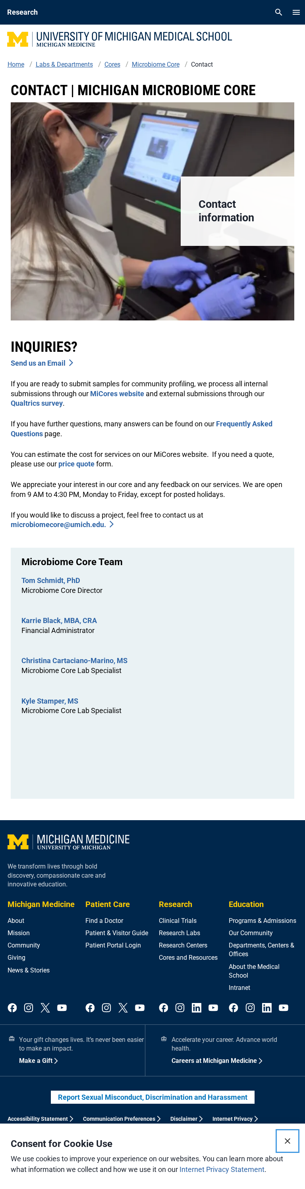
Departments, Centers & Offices (261, 950)
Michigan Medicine (41, 904)
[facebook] (12, 1008)
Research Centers (183, 945)
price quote (76, 464)
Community (24, 945)
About (16, 920)
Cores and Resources (188, 957)
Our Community (251, 933)
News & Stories (29, 970)
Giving (16, 957)
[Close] (287, 1141)
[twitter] (45, 1008)
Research (175, 904)
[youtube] (62, 1008)
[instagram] (28, 1008)
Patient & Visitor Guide (116, 933)
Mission (19, 933)
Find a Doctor (104, 920)
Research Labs (179, 933)
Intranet (239, 987)
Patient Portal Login (113, 945)
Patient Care (107, 904)
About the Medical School (254, 971)
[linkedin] (196, 1008)
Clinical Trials (178, 920)
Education (246, 904)
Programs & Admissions (262, 920)
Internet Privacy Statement (222, 1169)
